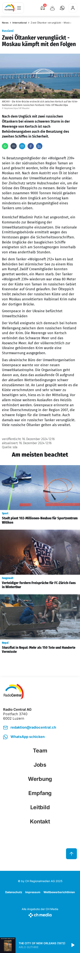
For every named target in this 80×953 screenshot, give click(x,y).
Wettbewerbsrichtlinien (59, 892)
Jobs (40, 764)
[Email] (22, 146)
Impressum (32, 892)
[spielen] (73, 945)
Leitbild (40, 807)
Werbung (40, 779)
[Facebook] (31, 146)
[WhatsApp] (5, 146)
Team (40, 750)
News (5, 22)
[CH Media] (40, 914)
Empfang (40, 793)
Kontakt (40, 821)
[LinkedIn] (39, 146)
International (19, 22)
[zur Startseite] (9, 8)
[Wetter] (52, 8)
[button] (62, 8)
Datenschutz (13, 892)
